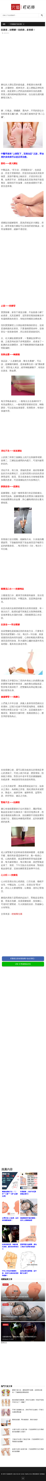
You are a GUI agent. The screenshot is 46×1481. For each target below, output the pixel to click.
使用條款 (42, 1474)
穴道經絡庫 (9, 1474)
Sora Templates (26, 1474)
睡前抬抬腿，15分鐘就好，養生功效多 (25, 1419)
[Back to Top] (23, 1478)
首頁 (4, 24)
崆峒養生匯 (17, 913)
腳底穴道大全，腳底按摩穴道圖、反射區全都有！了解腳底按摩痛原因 (27, 1391)
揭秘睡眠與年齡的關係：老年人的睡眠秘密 (17, 1317)
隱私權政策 (36, 1474)
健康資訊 (6, 33)
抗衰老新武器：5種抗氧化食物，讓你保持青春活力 (19, 1337)
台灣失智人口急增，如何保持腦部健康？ (16, 1297)
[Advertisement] (23, 62)
